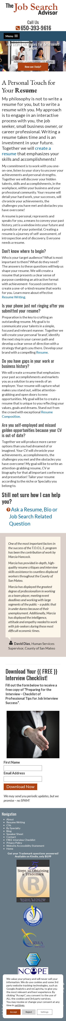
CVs (8, 825)
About (10, 819)
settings (19, 1005)
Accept (13, 1012)
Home (9, 848)
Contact (11, 836)
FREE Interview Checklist (20, 839)
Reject (29, 1012)
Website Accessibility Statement (25, 845)
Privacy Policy (14, 842)
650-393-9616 (36, 28)
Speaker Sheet (14, 834)
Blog (9, 831)
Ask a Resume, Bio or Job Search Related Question (33, 516)
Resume (42, 352)
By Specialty (13, 828)
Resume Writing (13, 297)
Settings (45, 1012)
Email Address (14, 773)
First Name (12, 762)
